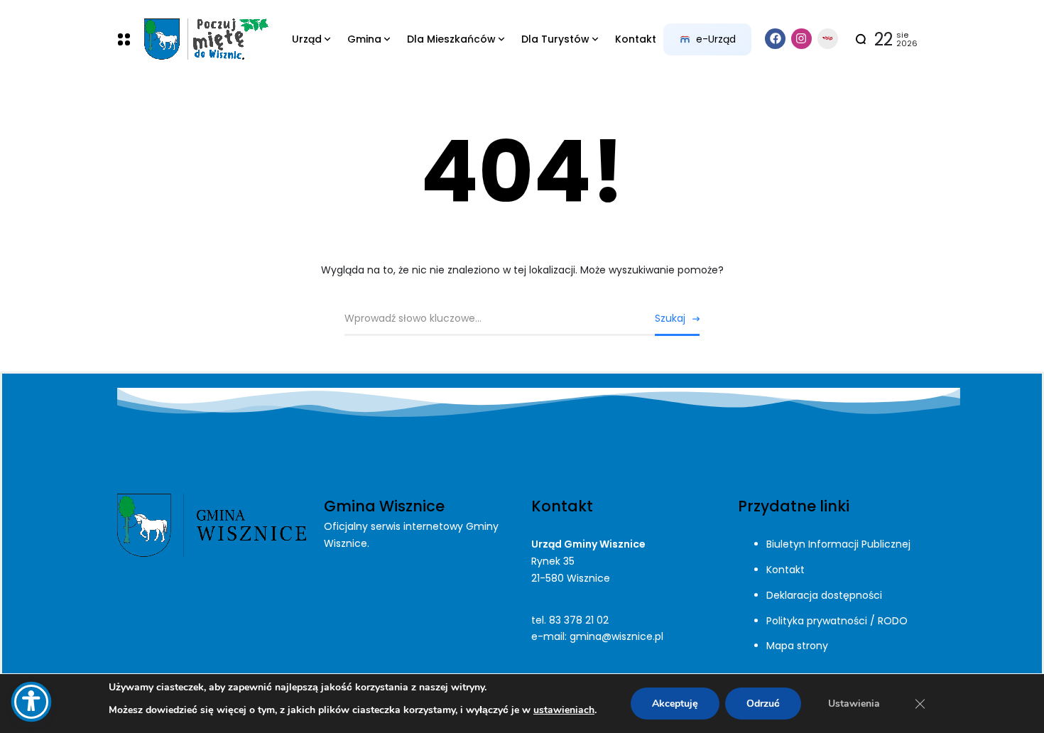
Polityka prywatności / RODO (837, 621)
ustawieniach (563, 710)
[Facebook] (775, 38)
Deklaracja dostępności (824, 595)
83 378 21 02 (579, 620)
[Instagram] (801, 38)
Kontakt (785, 570)
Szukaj (670, 318)
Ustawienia (854, 703)
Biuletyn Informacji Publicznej (838, 544)
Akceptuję (675, 703)
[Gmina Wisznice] (205, 39)
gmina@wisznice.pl (616, 636)
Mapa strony (797, 646)
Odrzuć (763, 703)
